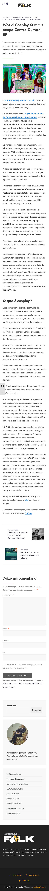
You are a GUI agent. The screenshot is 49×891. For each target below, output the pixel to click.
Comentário (8, 595)
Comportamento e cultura (17, 784)
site (26, 500)
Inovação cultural (14, 804)
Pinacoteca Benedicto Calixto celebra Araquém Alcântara (18, 534)
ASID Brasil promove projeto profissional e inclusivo (29, 554)
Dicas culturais (13, 794)
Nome (6, 629)
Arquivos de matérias (11, 19)
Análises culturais (14, 774)
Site (4, 653)
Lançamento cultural (15, 808)
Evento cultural (13, 799)
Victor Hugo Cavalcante (21, 17)
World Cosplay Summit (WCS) (19, 100)
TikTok (28, 513)
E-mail (6, 641)
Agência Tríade (39, 887)
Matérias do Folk (27, 19)
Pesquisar (11, 706)
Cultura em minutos (15, 789)
